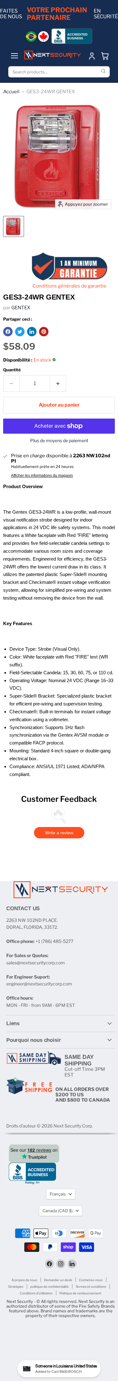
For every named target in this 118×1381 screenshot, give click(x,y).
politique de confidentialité (49, 1286)
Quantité (12, 370)
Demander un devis (58, 1280)
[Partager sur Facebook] (8, 331)
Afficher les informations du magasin (42, 475)
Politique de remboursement (80, 1293)
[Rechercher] (104, 71)
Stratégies (15, 1286)
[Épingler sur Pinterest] (43, 331)
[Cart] (105, 55)
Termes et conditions (91, 1286)
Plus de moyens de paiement (59, 440)
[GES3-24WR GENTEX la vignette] (13, 226)
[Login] (92, 55)
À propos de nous (24, 1280)
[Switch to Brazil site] (31, 36)
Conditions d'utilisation (36, 1293)
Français (58, 1193)
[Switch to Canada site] (43, 36)
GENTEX (20, 308)
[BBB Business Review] (71, 36)
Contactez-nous (91, 1280)
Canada (57, 1210)
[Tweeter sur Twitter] (20, 331)
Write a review (59, 832)
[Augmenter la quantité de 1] (58, 383)
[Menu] (14, 55)
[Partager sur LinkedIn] (32, 331)
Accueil (11, 91)
